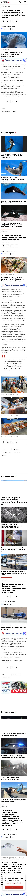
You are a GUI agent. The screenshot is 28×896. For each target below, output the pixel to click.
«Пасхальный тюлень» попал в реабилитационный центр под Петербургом (11, 155)
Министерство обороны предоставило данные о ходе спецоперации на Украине (11, 526)
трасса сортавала (6, 677)
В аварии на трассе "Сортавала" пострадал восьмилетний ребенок (13, 756)
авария (14, 674)
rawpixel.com (5, 857)
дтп (19, 674)
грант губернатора (6, 452)
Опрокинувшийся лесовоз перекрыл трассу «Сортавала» (13, 800)
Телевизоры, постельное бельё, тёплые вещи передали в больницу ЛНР (13, 549)
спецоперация (15, 449)
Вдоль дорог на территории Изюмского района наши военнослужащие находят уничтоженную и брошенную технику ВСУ (14, 501)
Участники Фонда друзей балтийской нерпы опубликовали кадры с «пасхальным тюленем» (12, 179)
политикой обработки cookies (14, 883)
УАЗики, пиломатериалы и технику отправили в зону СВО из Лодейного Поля (13, 573)
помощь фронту (16, 452)
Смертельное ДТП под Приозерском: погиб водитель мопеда (13, 734)
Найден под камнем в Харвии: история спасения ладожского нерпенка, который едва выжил (12, 224)
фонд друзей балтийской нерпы (9, 111)
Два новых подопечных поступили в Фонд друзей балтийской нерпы (13, 202)
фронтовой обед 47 (6, 455)
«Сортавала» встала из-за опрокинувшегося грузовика (10, 778)
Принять (14, 887)
